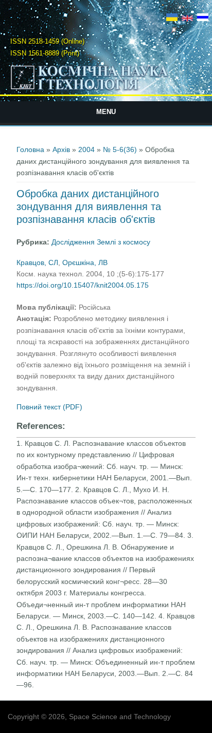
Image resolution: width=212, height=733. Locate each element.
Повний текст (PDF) (49, 407)
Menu (106, 112)
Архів (61, 149)
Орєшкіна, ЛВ (85, 262)
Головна (30, 149)
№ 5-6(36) (120, 149)
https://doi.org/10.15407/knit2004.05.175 (82, 285)
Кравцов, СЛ (37, 262)
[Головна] (106, 89)
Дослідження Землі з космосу (100, 242)
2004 (86, 149)
